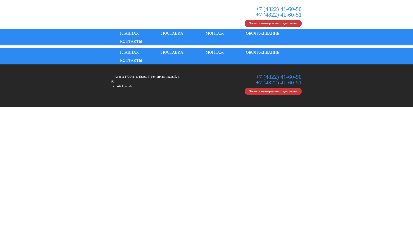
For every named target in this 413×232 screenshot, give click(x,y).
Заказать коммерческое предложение (273, 23)
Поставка (172, 33)
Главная (129, 33)
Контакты (131, 41)
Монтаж (215, 33)
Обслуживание (262, 33)
